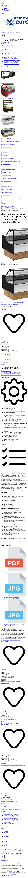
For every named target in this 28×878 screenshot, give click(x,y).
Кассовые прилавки (6, 147)
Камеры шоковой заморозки (8, 144)
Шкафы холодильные (6, 195)
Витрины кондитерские (7, 98)
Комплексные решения (9, 823)
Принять (3, 876)
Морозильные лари (5, 164)
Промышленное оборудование (11, 58)
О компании (7, 5)
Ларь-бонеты (4, 149)
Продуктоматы (4, 166)
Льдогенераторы (5, 152)
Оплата (5, 8)
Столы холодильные (6, 175)
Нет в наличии (4, 341)
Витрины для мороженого (7, 83)
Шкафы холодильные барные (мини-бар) (11, 198)
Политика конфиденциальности (16, 865)
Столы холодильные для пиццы (9, 178)
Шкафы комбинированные (7, 183)
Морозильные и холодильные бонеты (10, 161)
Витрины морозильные (6, 115)
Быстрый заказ (4, 342)
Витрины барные (5, 66)
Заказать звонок (5, 860)
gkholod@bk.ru (4, 13)
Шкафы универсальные (7, 192)
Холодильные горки (6, 181)
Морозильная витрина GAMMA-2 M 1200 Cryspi (13, 765)
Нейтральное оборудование (11, 62)
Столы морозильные (6, 172)
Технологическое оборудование (12, 60)
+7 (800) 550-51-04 (15, 39)
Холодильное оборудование (11, 57)
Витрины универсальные (7, 126)
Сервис (5, 9)
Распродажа (7, 822)
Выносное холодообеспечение (11, 64)
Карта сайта (4, 865)
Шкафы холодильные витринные (9, 200)
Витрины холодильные (6, 138)
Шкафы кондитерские (6, 186)
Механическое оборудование (11, 61)
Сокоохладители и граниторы (8, 169)
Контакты (6, 10)
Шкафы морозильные (6, 189)
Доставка (6, 6)
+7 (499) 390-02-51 (5, 39)
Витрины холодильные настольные (10, 141)
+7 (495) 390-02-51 (5, 362)
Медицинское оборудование (8, 158)
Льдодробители (5, 155)
